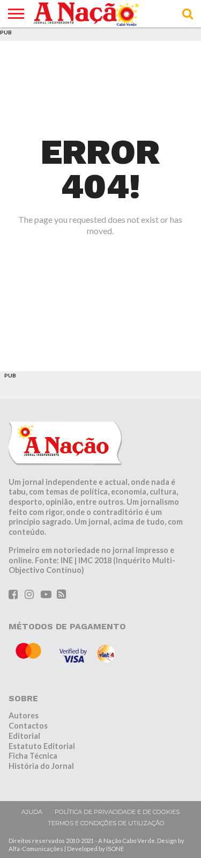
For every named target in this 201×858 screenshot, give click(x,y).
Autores (24, 715)
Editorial (24, 735)
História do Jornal (41, 765)
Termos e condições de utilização (106, 823)
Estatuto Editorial (42, 746)
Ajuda (31, 812)
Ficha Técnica (33, 755)
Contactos (28, 725)
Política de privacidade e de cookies (117, 812)
